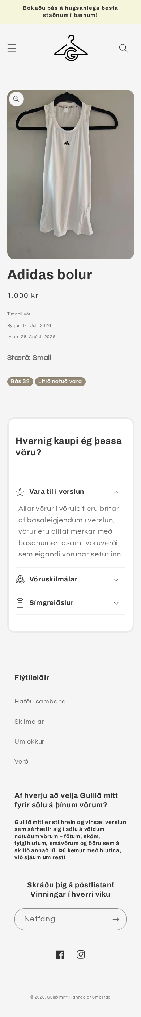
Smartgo (101, 997)
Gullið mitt (57, 997)
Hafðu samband (40, 701)
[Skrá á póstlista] (116, 919)
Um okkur (29, 741)
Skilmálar (29, 721)
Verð (21, 761)
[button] (11, 48)
